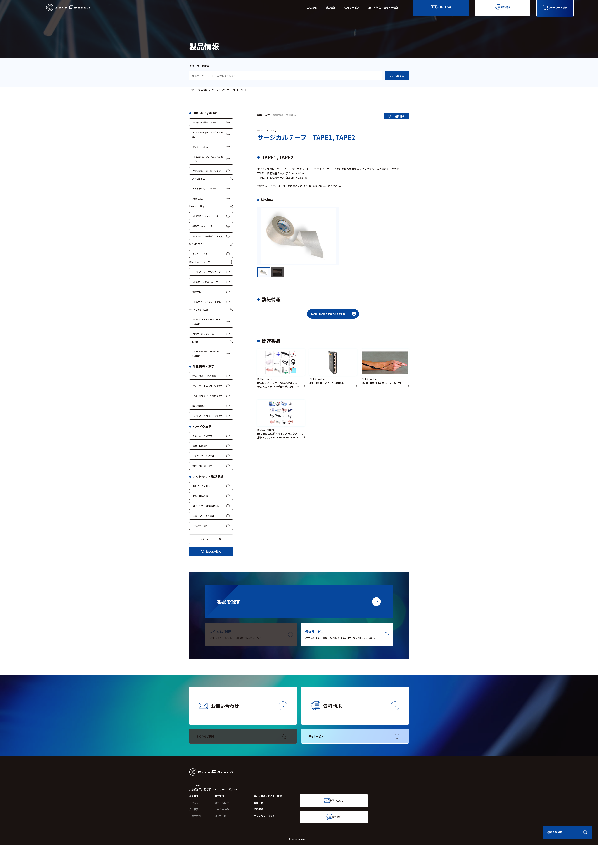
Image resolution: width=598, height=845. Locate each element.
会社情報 (312, 7)
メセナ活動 (195, 815)
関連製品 (291, 115)
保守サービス (351, 7)
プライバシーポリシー (265, 816)
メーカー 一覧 (222, 809)
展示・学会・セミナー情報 (383, 7)
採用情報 (258, 809)
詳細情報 (278, 115)
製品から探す (222, 803)
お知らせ (258, 802)
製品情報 (330, 7)
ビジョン (194, 803)
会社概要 (194, 809)
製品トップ (263, 115)
